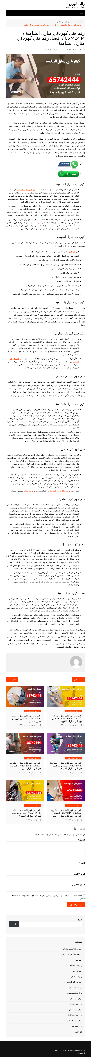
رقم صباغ (78, 960)
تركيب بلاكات (65, 491)
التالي (13, 680)
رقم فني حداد (77, 971)
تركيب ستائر (28, 491)
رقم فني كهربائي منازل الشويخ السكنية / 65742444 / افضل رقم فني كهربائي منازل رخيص (66, 813)
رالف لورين (77, 4)
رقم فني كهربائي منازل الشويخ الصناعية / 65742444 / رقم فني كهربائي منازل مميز (25, 765)
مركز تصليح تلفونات (74, 993)
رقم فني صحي (76, 977)
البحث (80, 920)
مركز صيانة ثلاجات (75, 1004)
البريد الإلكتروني (78, 874)
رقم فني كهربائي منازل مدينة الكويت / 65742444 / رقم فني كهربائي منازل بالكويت (67, 718)
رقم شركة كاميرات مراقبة (71, 954)
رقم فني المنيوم (76, 965)
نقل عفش (78, 1032)
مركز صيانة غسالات (74, 1021)
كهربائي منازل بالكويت (26, 189)
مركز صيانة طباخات (74, 1015)
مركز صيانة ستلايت (74, 1010)
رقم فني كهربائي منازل (50, 49)
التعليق (81, 840)
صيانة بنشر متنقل (75, 988)
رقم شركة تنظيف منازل (72, 949)
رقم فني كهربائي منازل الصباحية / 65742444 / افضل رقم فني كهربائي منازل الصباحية (66, 765)
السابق (77, 680)
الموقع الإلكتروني (78, 885)
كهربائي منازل (35, 222)
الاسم (82, 863)
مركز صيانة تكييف (75, 999)
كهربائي (72, 252)
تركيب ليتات (53, 491)
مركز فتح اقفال (76, 1026)
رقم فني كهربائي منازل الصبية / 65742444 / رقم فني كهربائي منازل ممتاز (25, 718)
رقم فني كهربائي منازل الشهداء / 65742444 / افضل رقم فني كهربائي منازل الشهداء (25, 813)
